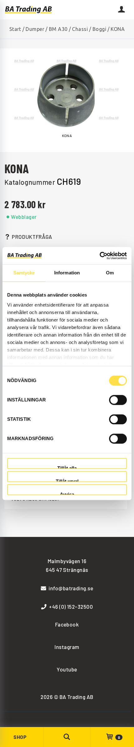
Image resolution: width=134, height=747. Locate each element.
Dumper (35, 29)
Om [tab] (110, 272)
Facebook (67, 624)
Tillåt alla (67, 467)
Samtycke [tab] (24, 272)
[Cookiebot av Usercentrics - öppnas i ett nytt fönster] (99, 256)
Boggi (99, 29)
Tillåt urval (67, 480)
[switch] (118, 400)
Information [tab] (67, 272)
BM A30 (58, 29)
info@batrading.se (71, 588)
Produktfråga (32, 236)
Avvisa (67, 493)
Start (15, 29)
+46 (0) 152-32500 (71, 606)
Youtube (67, 669)
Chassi (80, 29)
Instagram (67, 647)
